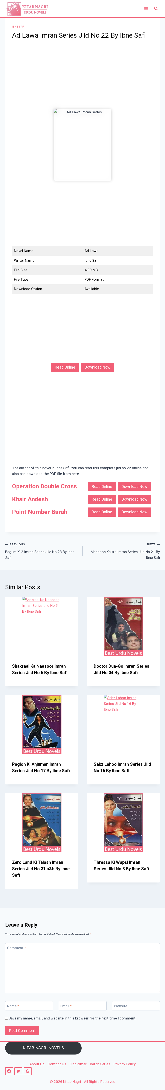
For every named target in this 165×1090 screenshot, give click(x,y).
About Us (36, 1064)
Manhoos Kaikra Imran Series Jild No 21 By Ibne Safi (125, 551)
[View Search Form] (156, 8)
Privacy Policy (124, 1064)
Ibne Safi (18, 26)
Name (13, 1006)
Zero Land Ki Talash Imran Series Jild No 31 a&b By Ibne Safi (41, 869)
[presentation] (41, 626)
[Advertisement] (82, 77)
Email (66, 1006)
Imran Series (100, 1064)
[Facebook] (9, 1071)
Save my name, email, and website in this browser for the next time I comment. (72, 1018)
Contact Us (57, 1064)
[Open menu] (146, 8)
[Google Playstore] (28, 1071)
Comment (16, 948)
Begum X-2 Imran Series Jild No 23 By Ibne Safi (39, 551)
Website (120, 1006)
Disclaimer (78, 1064)
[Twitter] (18, 1071)
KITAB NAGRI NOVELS (43, 1047)
